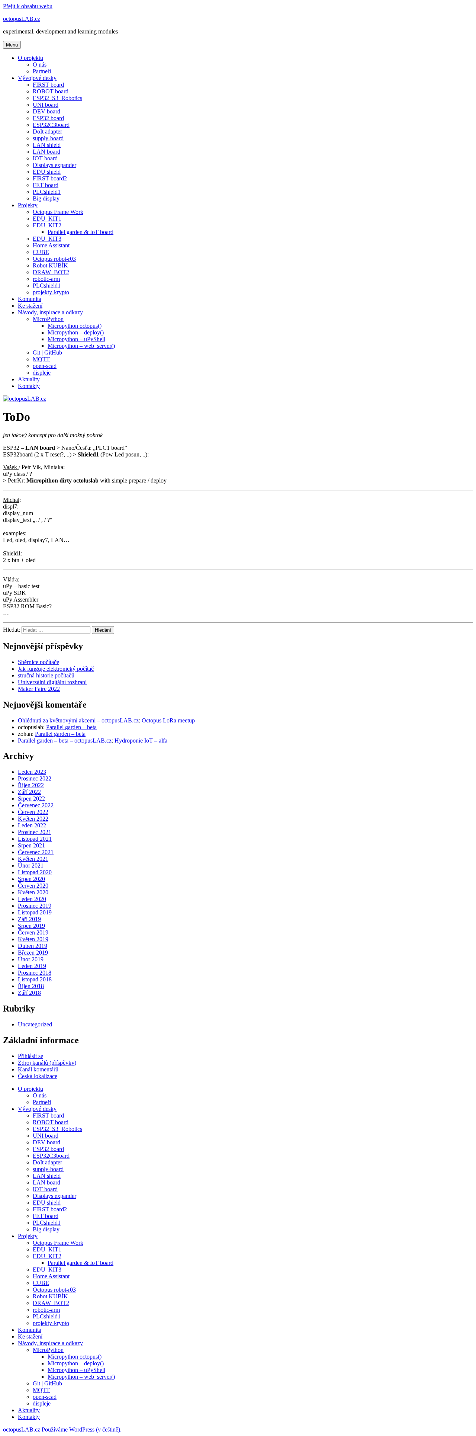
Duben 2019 (32, 946)
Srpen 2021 (31, 845)
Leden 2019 (32, 966)
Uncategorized (35, 1024)
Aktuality (29, 379)
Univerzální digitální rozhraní (52, 682)
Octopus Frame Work (58, 212)
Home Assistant (51, 245)
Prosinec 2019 (34, 906)
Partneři (42, 71)
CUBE (41, 252)
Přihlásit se (30, 1056)
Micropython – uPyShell (76, 339)
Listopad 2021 (35, 839)
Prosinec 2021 (34, 832)
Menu (12, 45)
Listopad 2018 (35, 979)
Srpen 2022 (31, 798)
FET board (45, 185)
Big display (46, 198)
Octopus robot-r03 (54, 259)
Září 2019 (29, 919)
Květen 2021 (33, 859)
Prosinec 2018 (34, 972)
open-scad (45, 366)
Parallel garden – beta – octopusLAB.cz (65, 740)
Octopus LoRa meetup (168, 720)
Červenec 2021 (36, 852)
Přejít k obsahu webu (27, 6)
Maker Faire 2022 (39, 689)
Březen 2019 (33, 952)
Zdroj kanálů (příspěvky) (47, 1063)
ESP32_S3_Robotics (57, 98)
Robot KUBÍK (50, 265)
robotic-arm (46, 279)
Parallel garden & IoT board (80, 232)
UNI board (45, 105)
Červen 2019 (33, 932)
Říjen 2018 (31, 986)
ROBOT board (50, 91)
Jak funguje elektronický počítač (56, 669)
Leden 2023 (32, 772)
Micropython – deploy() (76, 332)
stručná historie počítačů (46, 675)
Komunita (29, 299)
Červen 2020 (33, 885)
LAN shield (47, 145)
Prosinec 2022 (34, 778)
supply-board (48, 138)
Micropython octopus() (75, 326)
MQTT (41, 359)
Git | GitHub (47, 352)
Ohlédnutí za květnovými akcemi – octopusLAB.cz (78, 720)
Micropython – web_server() (81, 346)
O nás (39, 64)
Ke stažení (30, 305)
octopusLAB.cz (21, 19)
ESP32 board (48, 118)
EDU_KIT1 (47, 218)
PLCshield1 (47, 192)
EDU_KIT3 (47, 238)
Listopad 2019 (35, 912)
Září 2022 (29, 792)
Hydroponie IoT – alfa (141, 740)
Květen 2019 (33, 939)
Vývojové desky (37, 78)
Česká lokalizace (37, 1076)
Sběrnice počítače (38, 662)
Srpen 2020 (31, 879)
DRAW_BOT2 (51, 272)
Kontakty (29, 386)
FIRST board (48, 84)
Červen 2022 (33, 812)
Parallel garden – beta (71, 727)
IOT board (45, 158)
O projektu (30, 58)
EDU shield (47, 172)
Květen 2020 (33, 892)
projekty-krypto (51, 292)
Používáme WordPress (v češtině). (82, 1429)
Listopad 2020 (35, 872)
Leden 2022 (32, 825)
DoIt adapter (47, 131)
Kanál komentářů (38, 1069)
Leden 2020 (32, 899)
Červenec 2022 (36, 805)
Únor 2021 (31, 865)
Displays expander (54, 165)
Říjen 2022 (31, 785)
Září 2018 (29, 993)
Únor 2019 (31, 959)
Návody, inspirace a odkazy (50, 312)
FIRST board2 (50, 178)
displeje (42, 372)
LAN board (46, 151)
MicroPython (48, 319)
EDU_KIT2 (47, 225)
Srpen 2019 (31, 926)
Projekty (28, 205)
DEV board (46, 111)
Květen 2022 (33, 818)
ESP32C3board (51, 125)
